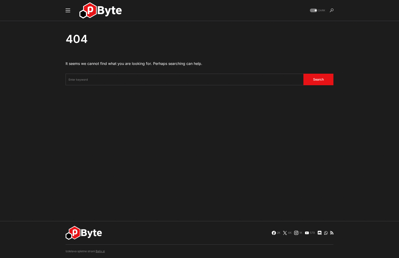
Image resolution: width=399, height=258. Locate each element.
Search (318, 79)
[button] (68, 10)
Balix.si (100, 251)
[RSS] (331, 233)
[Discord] (319, 233)
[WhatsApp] (326, 233)
